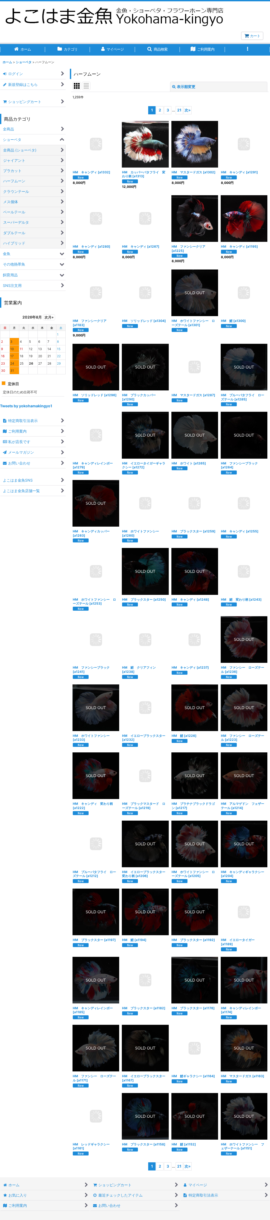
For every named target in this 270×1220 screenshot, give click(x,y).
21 (179, 110)
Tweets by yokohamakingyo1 (26, 406)
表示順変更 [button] (186, 86)
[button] (157, 50)
